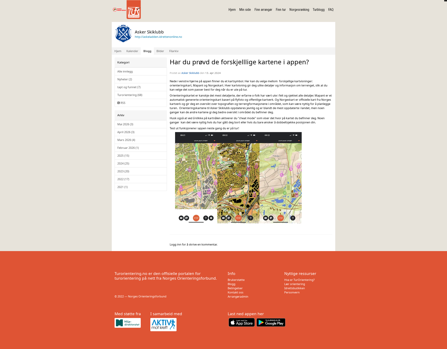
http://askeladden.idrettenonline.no (158, 37)
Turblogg (319, 9)
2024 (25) (123, 163)
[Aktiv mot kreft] (166, 324)
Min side (245, 9)
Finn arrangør (263, 9)
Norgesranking (299, 9)
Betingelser (235, 288)
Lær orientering (294, 284)
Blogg (147, 51)
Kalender (132, 51)
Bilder (160, 51)
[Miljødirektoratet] (131, 323)
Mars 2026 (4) (126, 140)
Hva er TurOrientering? (299, 280)
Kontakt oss (235, 292)
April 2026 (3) (125, 132)
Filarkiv (173, 51)
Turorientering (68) (129, 95)
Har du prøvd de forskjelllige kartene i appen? (239, 61)
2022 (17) (123, 179)
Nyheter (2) (124, 79)
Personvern (292, 292)
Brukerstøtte (236, 280)
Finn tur (281, 9)
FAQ (331, 9)
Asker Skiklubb (190, 73)
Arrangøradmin (238, 296)
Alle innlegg (125, 71)
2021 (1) (122, 187)
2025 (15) (123, 156)
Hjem (232, 9)
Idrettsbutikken (294, 288)
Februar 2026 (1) (128, 148)
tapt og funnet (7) (129, 87)
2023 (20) (123, 171)
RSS (122, 103)
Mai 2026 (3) (125, 124)
